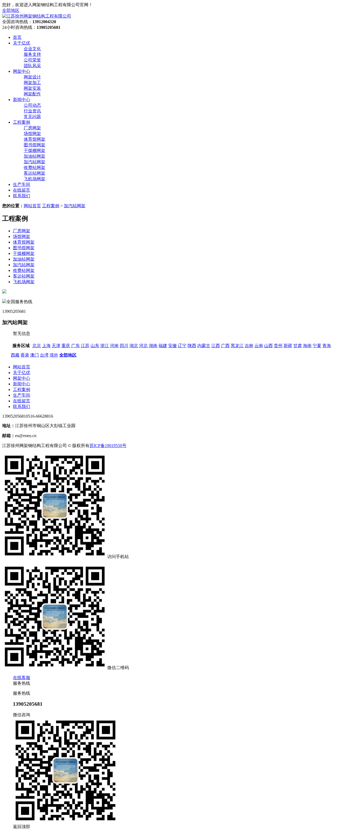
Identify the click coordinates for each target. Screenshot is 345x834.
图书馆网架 (34, 145)
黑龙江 (237, 345)
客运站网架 (34, 173)
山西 (268, 345)
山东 (95, 345)
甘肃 (297, 345)
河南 (114, 345)
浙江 (104, 345)
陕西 (192, 345)
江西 (215, 345)
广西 (225, 345)
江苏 (85, 345)
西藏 (15, 355)
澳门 (34, 355)
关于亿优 (21, 372)
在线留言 (21, 401)
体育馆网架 (34, 139)
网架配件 (32, 94)
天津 (56, 345)
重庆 (65, 345)
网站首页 (32, 205)
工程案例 (50, 205)
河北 (143, 345)
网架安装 (32, 88)
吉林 (249, 345)
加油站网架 (34, 156)
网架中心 (21, 378)
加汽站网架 (34, 162)
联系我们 (21, 406)
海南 (307, 345)
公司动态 (32, 105)
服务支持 (32, 54)
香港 (24, 355)
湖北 (133, 345)
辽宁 (182, 345)
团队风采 (32, 65)
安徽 (172, 345)
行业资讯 (32, 111)
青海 (326, 345)
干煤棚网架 (34, 150)
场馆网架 (32, 133)
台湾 (44, 355)
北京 (36, 345)
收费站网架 (34, 167)
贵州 (278, 345)
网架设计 (32, 77)
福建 (162, 345)
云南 (258, 345)
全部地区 (10, 10)
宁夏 (317, 345)
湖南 (153, 345)
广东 (75, 345)
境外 (54, 355)
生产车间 (21, 395)
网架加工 (32, 82)
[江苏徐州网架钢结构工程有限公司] (36, 16)
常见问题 (32, 116)
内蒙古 (203, 345)
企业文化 (32, 48)
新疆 (288, 345)
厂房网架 (32, 128)
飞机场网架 (34, 179)
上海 (46, 345)
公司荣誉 (32, 60)
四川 (124, 345)
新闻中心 (21, 384)
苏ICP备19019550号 (107, 445)
